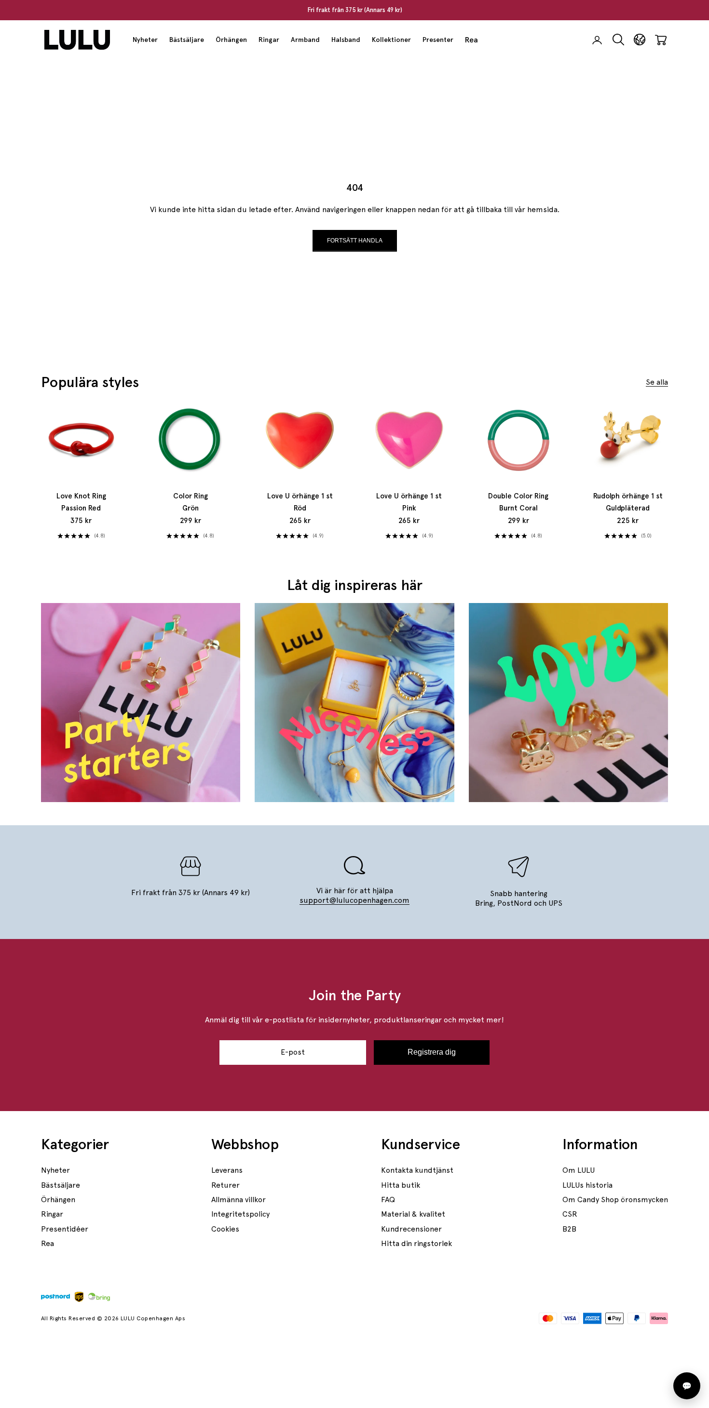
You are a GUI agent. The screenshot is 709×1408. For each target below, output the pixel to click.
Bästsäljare (186, 39)
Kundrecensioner (411, 1229)
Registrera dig (432, 1052)
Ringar (269, 39)
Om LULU (578, 1170)
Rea (471, 39)
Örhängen (231, 39)
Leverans (227, 1170)
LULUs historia (587, 1185)
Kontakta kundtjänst (417, 1170)
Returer (225, 1185)
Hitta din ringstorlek (416, 1243)
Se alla (657, 382)
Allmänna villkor (238, 1199)
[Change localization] (639, 40)
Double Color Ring (518, 502)
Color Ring (190, 502)
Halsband (345, 39)
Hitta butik (400, 1185)
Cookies (225, 1229)
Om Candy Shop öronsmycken (615, 1199)
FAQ (388, 1199)
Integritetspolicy (240, 1214)
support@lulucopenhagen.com (354, 900)
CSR (569, 1214)
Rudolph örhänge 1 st (628, 502)
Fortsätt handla (354, 240)
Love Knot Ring (81, 502)
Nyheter (145, 39)
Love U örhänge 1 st (300, 502)
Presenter (438, 39)
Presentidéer (64, 1229)
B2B (569, 1229)
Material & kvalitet (413, 1214)
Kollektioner (391, 39)
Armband (305, 39)
